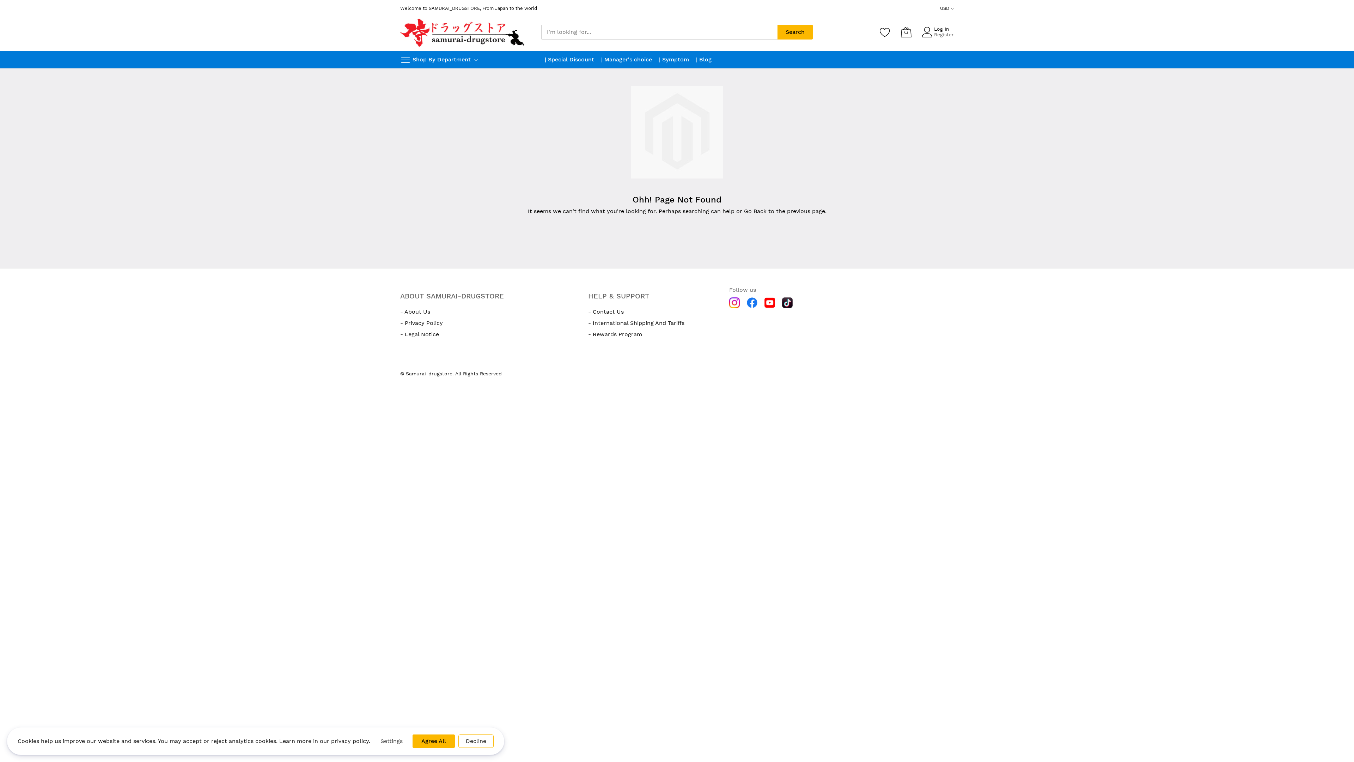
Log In (941, 29)
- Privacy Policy (421, 323)
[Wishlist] (885, 32)
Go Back (755, 211)
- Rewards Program (615, 334)
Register (944, 34)
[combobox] (659, 32)
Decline (476, 741)
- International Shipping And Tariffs (636, 323)
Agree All (433, 741)
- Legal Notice (419, 334)
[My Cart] (906, 32)
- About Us (415, 311)
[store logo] (463, 32)
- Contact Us (606, 311)
